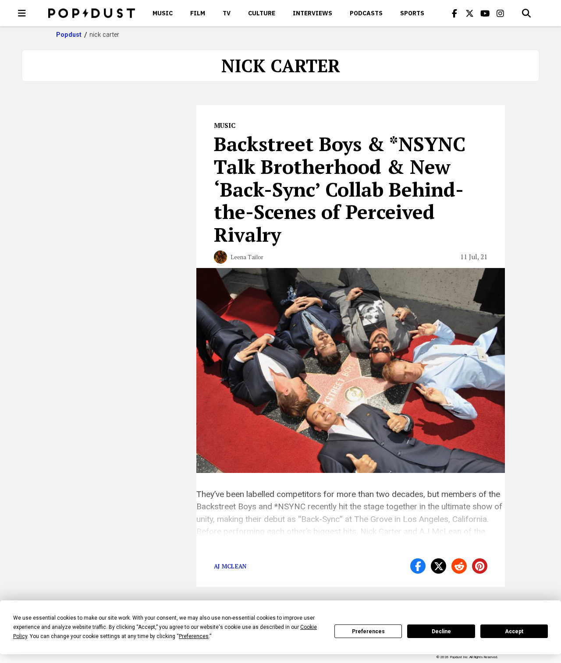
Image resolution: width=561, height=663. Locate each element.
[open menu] (22, 13)
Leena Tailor (247, 257)
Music (163, 13)
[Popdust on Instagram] (500, 13)
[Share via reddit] (459, 566)
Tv (227, 13)
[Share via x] (438, 566)
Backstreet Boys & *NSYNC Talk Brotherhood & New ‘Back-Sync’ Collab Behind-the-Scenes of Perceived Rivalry (339, 188)
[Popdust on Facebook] (454, 13)
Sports (412, 13)
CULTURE (261, 13)
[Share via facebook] (418, 566)
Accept (514, 631)
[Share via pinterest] (479, 566)
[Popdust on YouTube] (485, 13)
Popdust (69, 34)
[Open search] (526, 13)
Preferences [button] (194, 636)
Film (197, 13)
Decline (441, 631)
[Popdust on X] (469, 13)
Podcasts (366, 13)
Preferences (368, 631)
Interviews (312, 13)
